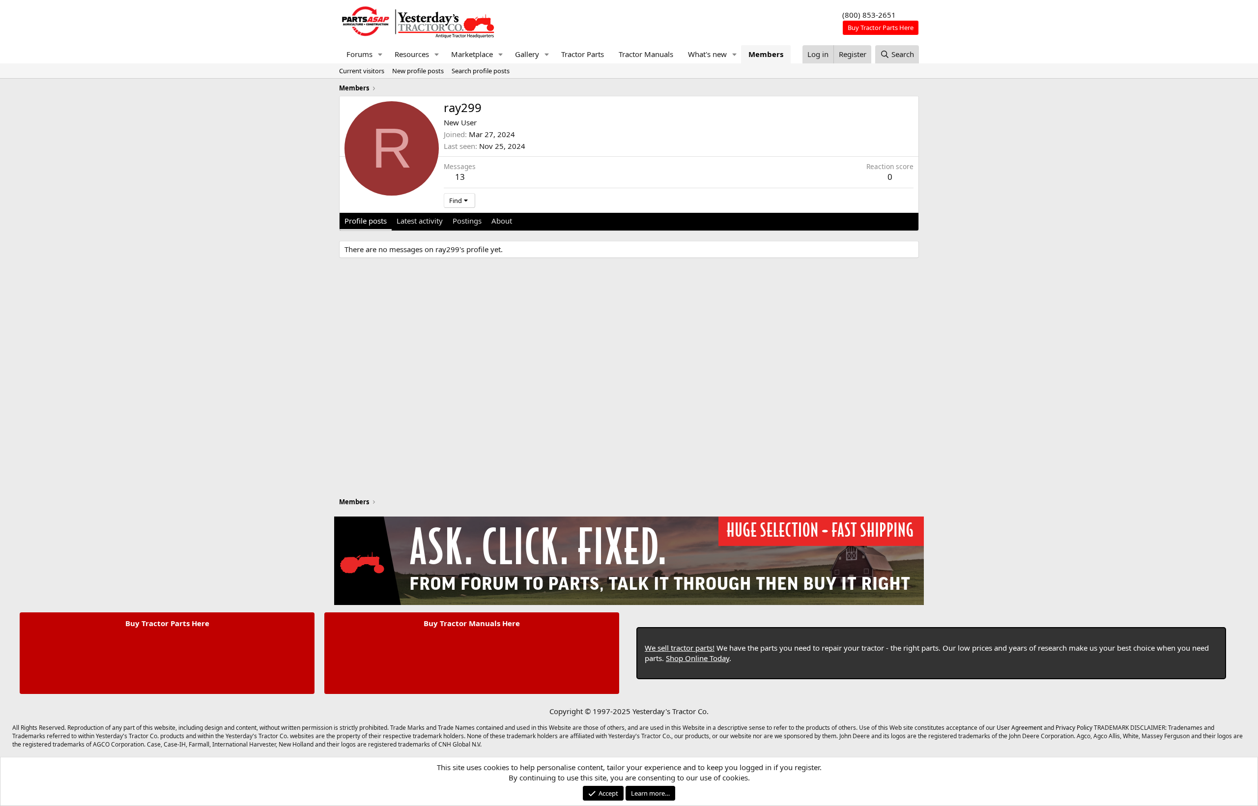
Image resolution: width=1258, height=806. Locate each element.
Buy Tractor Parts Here (167, 623)
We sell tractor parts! (680, 648)
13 (460, 176)
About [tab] (501, 221)
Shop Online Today (697, 658)
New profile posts (418, 70)
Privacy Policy (1074, 727)
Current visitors (361, 70)
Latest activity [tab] (420, 221)
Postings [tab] (467, 221)
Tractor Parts (582, 54)
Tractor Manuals (646, 54)
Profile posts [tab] (365, 221)
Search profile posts (481, 70)
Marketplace (472, 54)
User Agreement (1019, 727)
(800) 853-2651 (869, 15)
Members (765, 54)
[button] (380, 54)
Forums (359, 54)
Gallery (527, 54)
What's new (707, 54)
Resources (412, 54)
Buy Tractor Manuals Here (472, 623)
